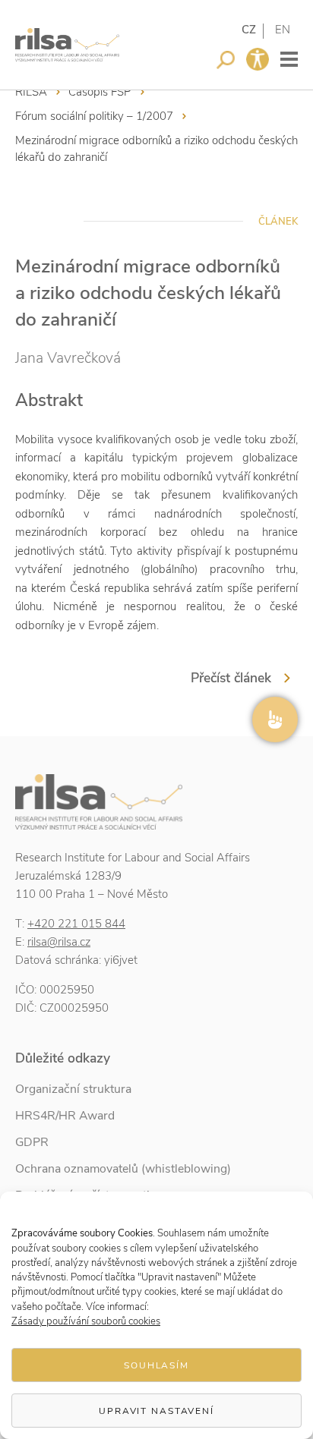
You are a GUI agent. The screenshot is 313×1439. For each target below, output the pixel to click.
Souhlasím (156, 1365)
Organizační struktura (73, 1089)
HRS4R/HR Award (65, 1115)
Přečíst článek (231, 678)
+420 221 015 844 (76, 923)
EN (282, 29)
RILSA (31, 91)
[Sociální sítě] (275, 719)
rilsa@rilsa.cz (58, 941)
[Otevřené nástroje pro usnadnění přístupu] (257, 59)
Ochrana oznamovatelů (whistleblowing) (123, 1168)
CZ (249, 29)
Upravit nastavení (156, 1411)
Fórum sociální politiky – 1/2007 (94, 116)
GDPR (32, 1142)
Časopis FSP (99, 91)
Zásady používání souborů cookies (85, 1321)
